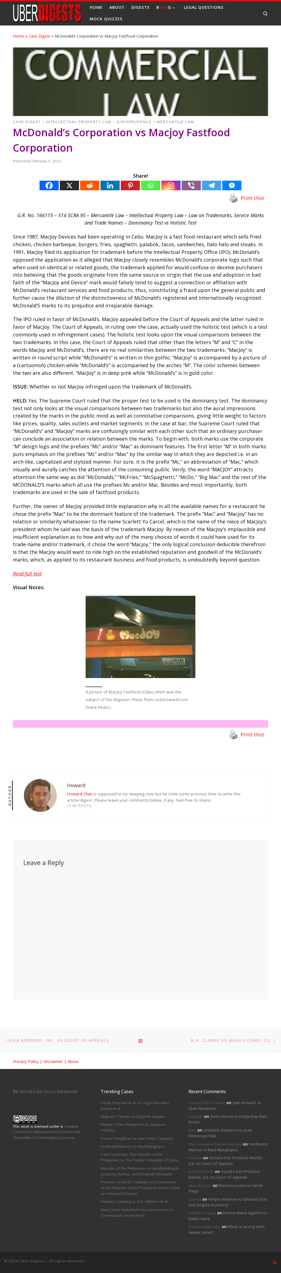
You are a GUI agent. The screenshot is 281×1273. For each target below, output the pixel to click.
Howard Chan (79, 793)
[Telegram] (211, 185)
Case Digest (39, 36)
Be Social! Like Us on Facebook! (45, 1091)
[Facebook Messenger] (231, 185)
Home (18, 36)
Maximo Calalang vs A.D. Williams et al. (134, 1201)
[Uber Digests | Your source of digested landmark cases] (47, 12)
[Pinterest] (130, 185)
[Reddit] (89, 185)
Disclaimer (53, 1061)
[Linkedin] (110, 185)
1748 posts (79, 806)
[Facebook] (49, 185)
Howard (195, 1157)
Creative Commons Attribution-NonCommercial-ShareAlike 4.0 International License (47, 1132)
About (73, 1061)
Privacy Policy (26, 1061)
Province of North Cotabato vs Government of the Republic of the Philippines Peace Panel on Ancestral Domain (140, 1188)
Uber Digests (32, 1260)
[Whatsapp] (150, 185)
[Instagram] (171, 185)
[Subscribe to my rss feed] (275, 1262)
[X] (69, 185)
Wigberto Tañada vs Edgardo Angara (133, 1116)
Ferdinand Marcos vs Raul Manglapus (133, 1146)
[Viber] (191, 185)
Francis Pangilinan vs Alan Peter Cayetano (137, 1138)
